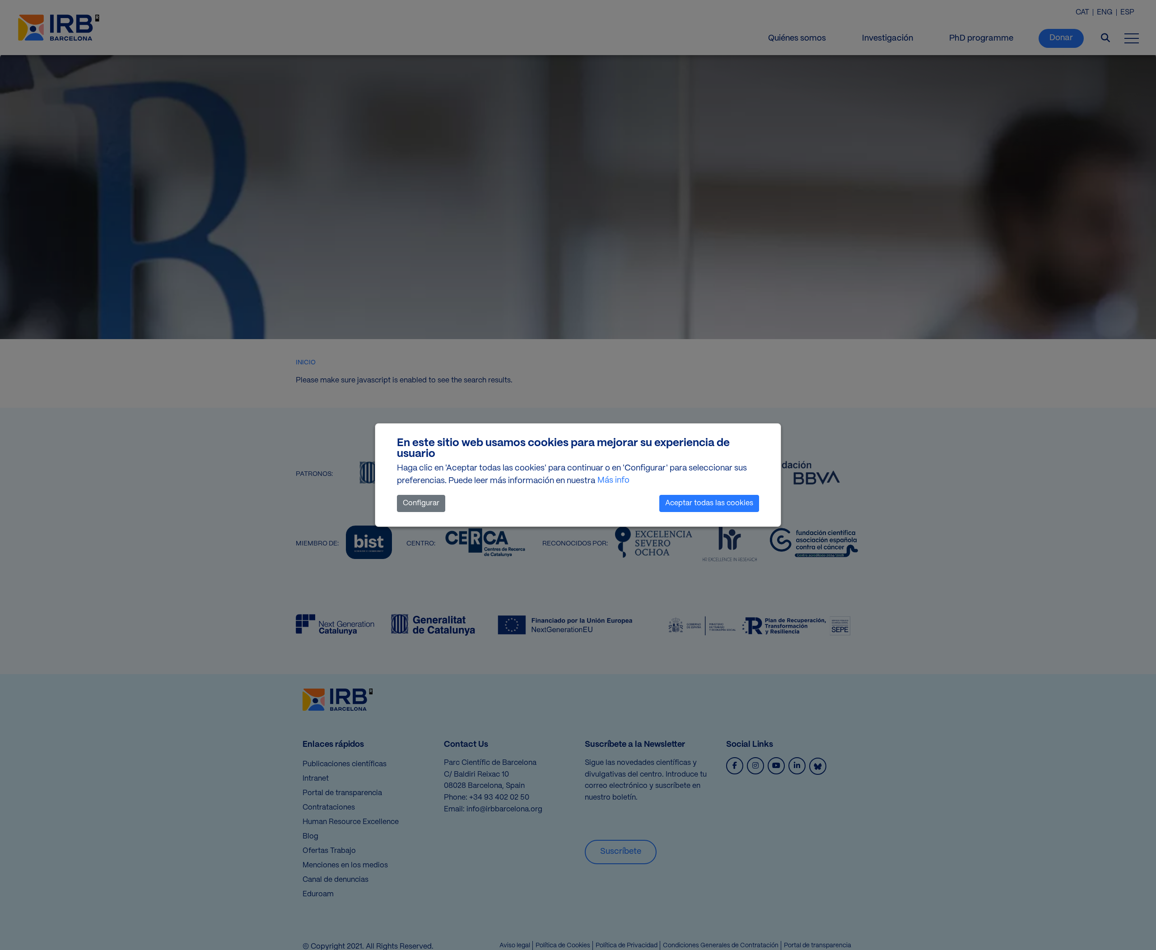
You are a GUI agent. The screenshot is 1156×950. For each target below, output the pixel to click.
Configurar (421, 503)
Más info (613, 480)
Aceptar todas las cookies (709, 503)
